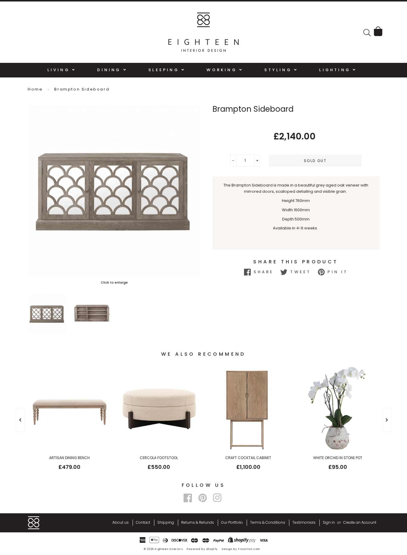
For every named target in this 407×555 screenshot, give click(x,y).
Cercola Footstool (159, 457)
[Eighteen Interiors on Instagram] (217, 498)
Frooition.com (249, 549)
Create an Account (359, 522)
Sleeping (164, 70)
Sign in (329, 522)
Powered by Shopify (202, 549)
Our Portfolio (232, 522)
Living (59, 70)
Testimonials (304, 522)
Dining (110, 70)
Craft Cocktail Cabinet (248, 457)
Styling (279, 70)
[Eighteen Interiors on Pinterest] (203, 498)
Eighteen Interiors (169, 549)
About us (120, 522)
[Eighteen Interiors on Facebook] (188, 498)
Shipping (165, 522)
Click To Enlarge (114, 282)
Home (35, 89)
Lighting (336, 70)
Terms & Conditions (267, 522)
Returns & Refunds (197, 522)
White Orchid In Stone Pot (337, 457)
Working (222, 70)
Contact (143, 522)
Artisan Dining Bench (69, 457)
